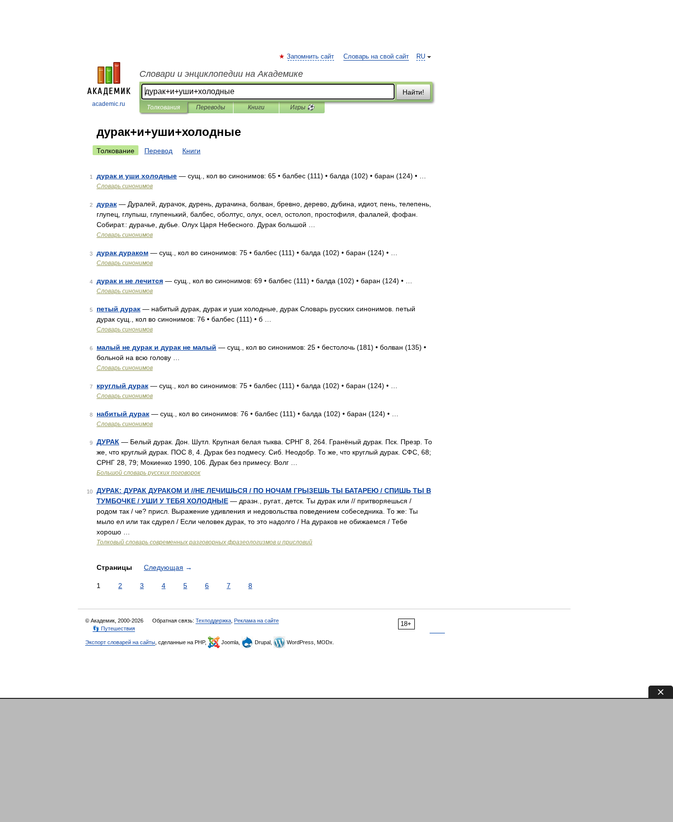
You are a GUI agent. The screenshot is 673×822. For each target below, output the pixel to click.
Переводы (210, 107)
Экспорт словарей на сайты (120, 642)
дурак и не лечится (130, 281)
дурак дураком (122, 253)
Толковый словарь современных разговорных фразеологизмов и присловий (204, 542)
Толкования (163, 107)
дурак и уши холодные (137, 176)
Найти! (413, 92)
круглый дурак (122, 386)
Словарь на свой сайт (376, 56)
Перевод (158, 151)
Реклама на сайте (256, 621)
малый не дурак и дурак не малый (156, 347)
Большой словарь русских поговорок (149, 472)
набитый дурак (123, 414)
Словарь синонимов (125, 186)
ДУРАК (108, 442)
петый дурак (118, 309)
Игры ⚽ (302, 107)
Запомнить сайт (311, 56)
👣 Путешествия (114, 628)
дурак (107, 204)
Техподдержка (213, 621)
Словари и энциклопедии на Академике (221, 74)
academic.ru (108, 103)
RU (420, 56)
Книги (256, 107)
